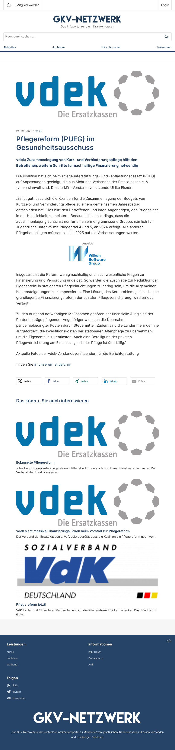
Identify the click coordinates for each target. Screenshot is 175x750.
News (10, 651)
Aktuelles (9, 47)
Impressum (94, 651)
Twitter (17, 691)
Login (165, 5)
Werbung (12, 664)
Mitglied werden (27, 5)
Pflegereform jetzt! (31, 604)
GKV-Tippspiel (110, 47)
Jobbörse (58, 47)
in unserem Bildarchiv (52, 364)
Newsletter (19, 698)
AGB (91, 664)
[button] (28, 381)
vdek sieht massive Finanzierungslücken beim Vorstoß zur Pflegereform (73, 531)
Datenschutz (96, 658)
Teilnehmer (164, 47)
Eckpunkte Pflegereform (35, 462)
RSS (15, 685)
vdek (38, 131)
